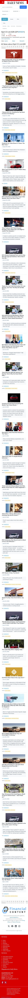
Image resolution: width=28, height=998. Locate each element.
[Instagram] (19, 926)
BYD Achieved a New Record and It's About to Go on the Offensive (14, 540)
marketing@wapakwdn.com (11, 979)
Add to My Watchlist (5, 38)
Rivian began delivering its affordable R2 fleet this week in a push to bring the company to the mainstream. (14, 684)
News (8, 26)
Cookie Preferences (15, 992)
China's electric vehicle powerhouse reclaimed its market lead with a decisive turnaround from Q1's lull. (14, 325)
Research (22, 41)
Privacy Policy (14, 990)
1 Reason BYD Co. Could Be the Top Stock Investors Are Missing (13, 112)
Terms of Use (9, 990)
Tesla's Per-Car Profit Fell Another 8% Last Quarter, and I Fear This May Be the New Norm (13, 287)
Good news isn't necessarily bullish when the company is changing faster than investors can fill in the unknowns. (14, 382)
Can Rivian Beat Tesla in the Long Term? (13, 677)
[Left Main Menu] (2, 2)
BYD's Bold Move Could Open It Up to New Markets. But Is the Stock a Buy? (13, 197)
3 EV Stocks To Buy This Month (11, 573)
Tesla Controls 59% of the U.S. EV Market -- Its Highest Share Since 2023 (14, 60)
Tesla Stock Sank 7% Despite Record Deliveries (12, 457)
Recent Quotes (5, 11)
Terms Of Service (16, 922)
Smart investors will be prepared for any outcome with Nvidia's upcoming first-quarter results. (14, 858)
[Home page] (15, 2)
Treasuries (5, 28)
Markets (4, 19)
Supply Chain (13, 272)
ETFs (18, 19)
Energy (13, 472)
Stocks (11, 19)
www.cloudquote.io (14, 917)
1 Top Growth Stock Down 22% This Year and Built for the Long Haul (13, 86)
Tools (4, 23)
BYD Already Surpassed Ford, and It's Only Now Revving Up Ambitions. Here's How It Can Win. (13, 256)
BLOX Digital (13, 994)
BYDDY (21, 32)
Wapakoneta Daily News (17, 988)
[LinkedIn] (15, 926)
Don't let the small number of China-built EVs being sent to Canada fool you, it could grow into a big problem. (14, 803)
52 (26, 46)
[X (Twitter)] (8, 926)
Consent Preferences (6, 997)
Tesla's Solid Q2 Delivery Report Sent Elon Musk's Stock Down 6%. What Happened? (14, 486)
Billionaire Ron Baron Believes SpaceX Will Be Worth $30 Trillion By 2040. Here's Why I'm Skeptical (13, 705)
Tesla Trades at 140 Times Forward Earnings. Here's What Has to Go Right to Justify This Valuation (13, 229)
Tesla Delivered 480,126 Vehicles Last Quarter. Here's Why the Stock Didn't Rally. (12, 374)
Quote (6, 41)
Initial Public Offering (15, 718)
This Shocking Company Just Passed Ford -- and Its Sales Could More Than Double (14, 622)
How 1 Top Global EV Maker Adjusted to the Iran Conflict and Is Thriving (14, 824)
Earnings (13, 156)
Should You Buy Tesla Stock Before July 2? (13, 598)
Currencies (13, 26)
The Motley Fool (6, 70)
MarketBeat (5, 183)
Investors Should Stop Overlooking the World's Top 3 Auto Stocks (12, 404)
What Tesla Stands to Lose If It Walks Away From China (14, 170)
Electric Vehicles (14, 72)
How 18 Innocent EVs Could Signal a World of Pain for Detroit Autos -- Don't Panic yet (13, 795)
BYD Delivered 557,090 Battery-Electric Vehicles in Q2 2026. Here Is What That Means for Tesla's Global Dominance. (13, 317)
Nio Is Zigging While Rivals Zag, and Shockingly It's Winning (12, 734)
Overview (4, 26)
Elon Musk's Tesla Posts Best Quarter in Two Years (13, 433)
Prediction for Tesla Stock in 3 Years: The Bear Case (13, 144)
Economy (13, 584)
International (18, 26)
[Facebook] (12, 926)
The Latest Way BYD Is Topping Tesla (13, 649)
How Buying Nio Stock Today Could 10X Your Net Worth (13, 879)
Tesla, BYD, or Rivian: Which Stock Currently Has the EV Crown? (11, 514)
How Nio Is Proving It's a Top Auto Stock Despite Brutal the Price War (13, 765)
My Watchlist (15, 11)
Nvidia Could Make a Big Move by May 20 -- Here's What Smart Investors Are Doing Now (14, 850)
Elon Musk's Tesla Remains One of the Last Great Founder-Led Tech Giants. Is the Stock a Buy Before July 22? (13, 346)
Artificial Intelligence (8, 72)
